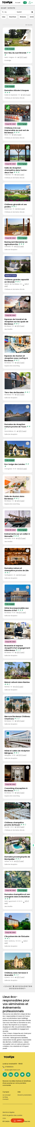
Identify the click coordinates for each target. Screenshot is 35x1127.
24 (18, 988)
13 (21, 986)
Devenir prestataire (24, 1095)
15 (24, 986)
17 (28, 986)
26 (22, 988)
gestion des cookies (15, 1115)
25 (20, 988)
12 (19, 986)
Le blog (5, 1097)
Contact (6, 1099)
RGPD (5, 1115)
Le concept (7, 1095)
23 (15, 988)
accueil (3, 8)
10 (16, 986)
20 (10, 988)
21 (11, 988)
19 (31, 986)
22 (13, 988)
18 (29, 986)
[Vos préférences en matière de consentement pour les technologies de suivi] (33, 845)
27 (24, 988)
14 (23, 986)
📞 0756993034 (8, 1067)
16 (26, 986)
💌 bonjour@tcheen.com (11, 1070)
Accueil (17, 3)
